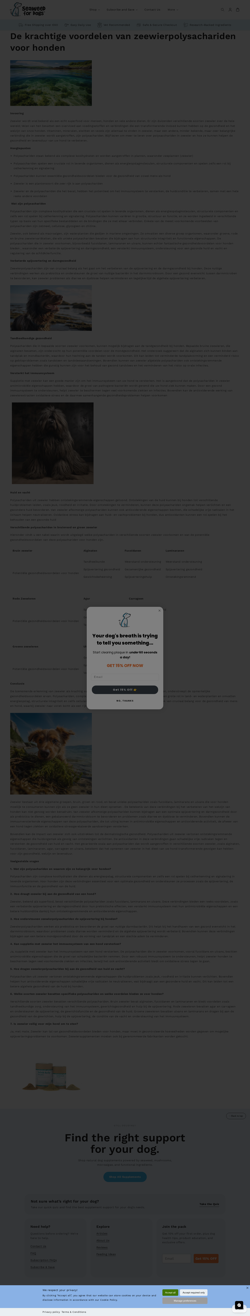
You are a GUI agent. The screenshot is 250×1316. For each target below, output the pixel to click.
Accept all (170, 1292)
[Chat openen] (239, 1305)
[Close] (247, 1287)
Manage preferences (185, 1300)
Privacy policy (51, 1312)
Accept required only (194, 1292)
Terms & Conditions (74, 1312)
